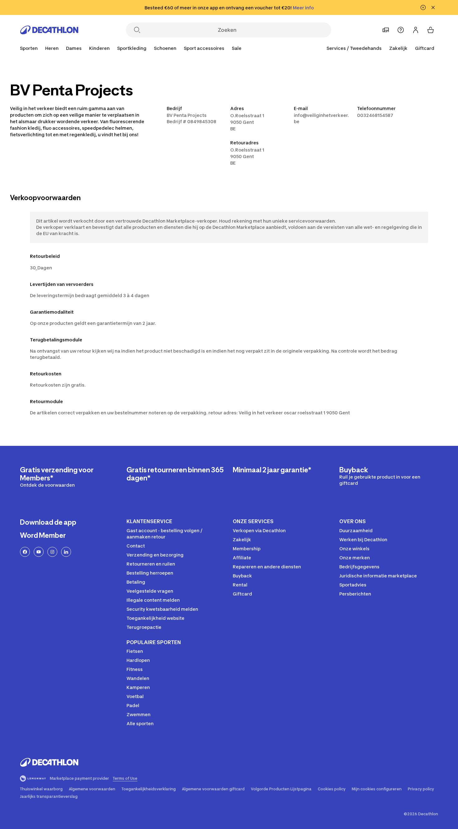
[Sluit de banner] (433, 7)
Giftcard (424, 48)
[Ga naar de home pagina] (49, 30)
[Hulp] (400, 29)
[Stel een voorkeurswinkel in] (385, 29)
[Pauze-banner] (423, 7)
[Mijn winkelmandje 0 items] (430, 29)
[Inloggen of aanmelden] (415, 29)
